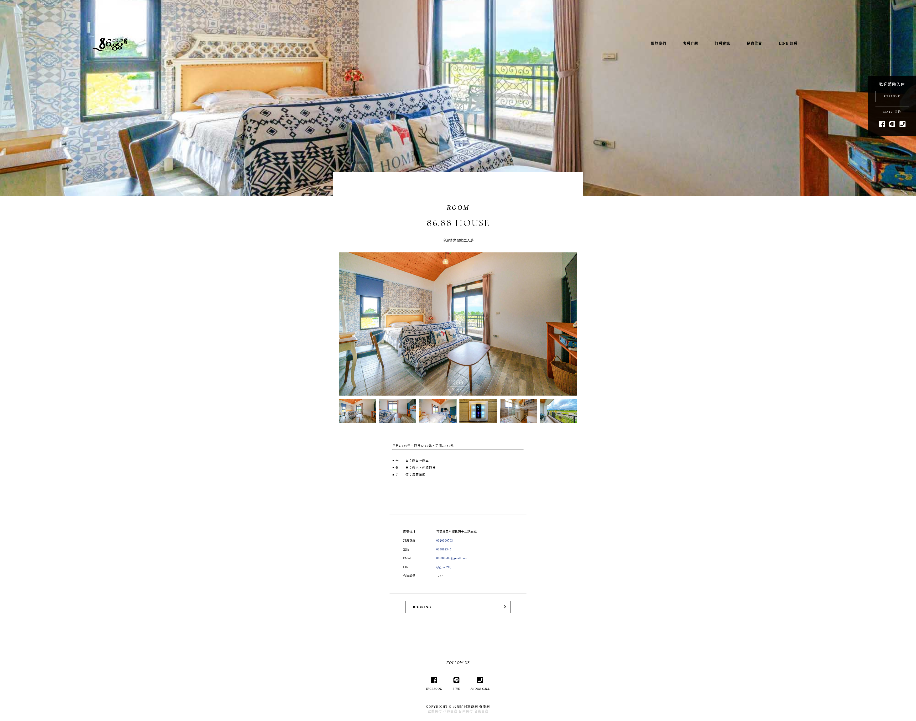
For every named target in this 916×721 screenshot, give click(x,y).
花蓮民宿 (450, 711)
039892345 (443, 549)
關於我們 (658, 43)
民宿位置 (754, 43)
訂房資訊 (722, 43)
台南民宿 (466, 711)
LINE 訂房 (788, 43)
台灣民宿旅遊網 (465, 706)
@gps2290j (444, 567)
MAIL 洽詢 (892, 111)
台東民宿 (481, 711)
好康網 (484, 706)
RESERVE (892, 96)
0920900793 (444, 540)
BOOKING (422, 607)
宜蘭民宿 (435, 711)
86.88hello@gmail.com (451, 558)
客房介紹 (690, 43)
